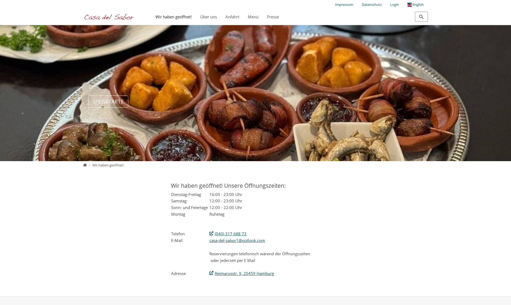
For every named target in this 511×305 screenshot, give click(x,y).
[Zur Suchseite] (421, 17)
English (418, 4)
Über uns (208, 16)
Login (394, 4)
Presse (273, 16)
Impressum (344, 4)
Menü (253, 16)
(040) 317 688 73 (230, 233)
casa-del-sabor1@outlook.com (237, 240)
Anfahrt (232, 16)
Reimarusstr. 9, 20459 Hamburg (244, 273)
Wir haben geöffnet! (173, 16)
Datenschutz (372, 4)
